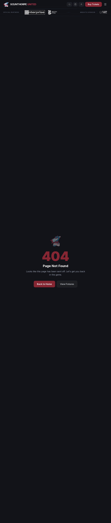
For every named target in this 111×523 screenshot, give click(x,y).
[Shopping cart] (75, 4)
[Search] (69, 4)
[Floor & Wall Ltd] (103, 12)
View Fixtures (67, 284)
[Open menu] (105, 4)
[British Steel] (52, 12)
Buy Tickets (93, 4)
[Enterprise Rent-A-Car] (35, 12)
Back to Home (44, 284)
